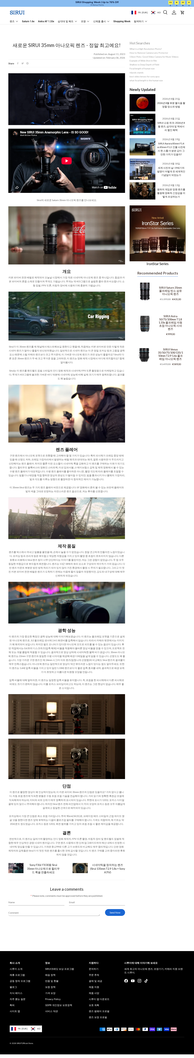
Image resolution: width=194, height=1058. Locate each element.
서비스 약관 (51, 1011)
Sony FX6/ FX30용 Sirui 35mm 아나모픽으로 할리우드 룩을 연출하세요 (43, 868)
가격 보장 (50, 993)
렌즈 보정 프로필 (98, 1017)
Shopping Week (121, 21)
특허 (12, 1005)
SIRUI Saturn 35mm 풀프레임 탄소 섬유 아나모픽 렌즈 (170, 291)
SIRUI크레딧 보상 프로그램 (59, 969)
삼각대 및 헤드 (66, 21)
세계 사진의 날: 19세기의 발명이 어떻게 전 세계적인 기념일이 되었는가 (171, 171)
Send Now (115, 912)
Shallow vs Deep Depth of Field (144, 64)
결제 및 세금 (95, 981)
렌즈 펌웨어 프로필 (99, 1011)
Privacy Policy (53, 999)
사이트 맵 (15, 1011)
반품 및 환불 (52, 981)
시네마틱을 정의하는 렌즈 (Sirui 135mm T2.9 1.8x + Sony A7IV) (107, 868)
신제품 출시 (99, 21)
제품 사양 (94, 993)
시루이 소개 (16, 969)
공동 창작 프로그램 (20, 981)
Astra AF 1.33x (46, 21)
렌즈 (12, 21)
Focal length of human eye (142, 68)
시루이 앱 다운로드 (99, 999)
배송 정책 (50, 975)
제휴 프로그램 (17, 975)
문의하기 (94, 969)
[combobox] (139, 12)
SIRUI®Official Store (25, 1043)
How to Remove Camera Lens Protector (149, 53)
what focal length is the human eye (146, 80)
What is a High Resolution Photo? (146, 49)
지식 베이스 (16, 993)
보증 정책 (50, 987)
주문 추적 (94, 975)
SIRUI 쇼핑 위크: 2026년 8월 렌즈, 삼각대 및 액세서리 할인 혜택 (171, 126)
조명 (83, 21)
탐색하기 (139, 21)
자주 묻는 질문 (17, 999)
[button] (182, 12)
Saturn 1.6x (28, 21)
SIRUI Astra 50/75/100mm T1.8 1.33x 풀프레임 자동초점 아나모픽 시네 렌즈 (170, 322)
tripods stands (137, 72)
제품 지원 (94, 987)
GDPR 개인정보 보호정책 (58, 1005)
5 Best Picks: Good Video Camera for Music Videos (154, 56)
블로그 (13, 987)
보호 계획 (94, 1005)
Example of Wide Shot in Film (143, 60)
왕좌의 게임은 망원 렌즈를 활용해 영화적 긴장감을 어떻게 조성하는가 (171, 193)
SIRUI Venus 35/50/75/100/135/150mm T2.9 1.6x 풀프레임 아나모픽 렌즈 (170, 354)
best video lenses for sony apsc (145, 76)
